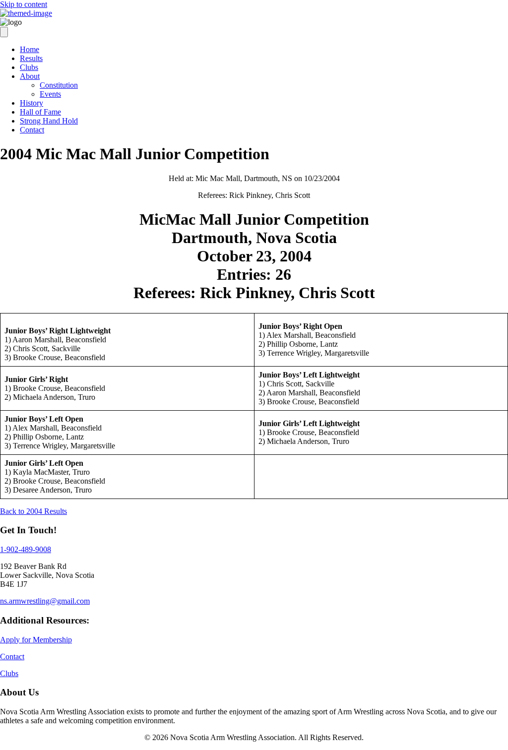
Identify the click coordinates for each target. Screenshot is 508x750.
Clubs (29, 67)
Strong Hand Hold (49, 121)
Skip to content (23, 4)
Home (29, 49)
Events (50, 94)
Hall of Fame (40, 112)
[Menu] (4, 32)
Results (31, 58)
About (30, 76)
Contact (32, 129)
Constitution (59, 85)
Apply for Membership (36, 639)
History (31, 103)
